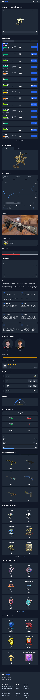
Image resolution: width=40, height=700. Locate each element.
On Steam (35, 10)
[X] (5, 679)
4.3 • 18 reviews (5, 68)
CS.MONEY (7, 45)
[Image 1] (19, 233)
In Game (5, 10)
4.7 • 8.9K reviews (6, 48)
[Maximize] (36, 151)
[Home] (5, 1)
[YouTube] (9, 679)
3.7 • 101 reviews (5, 93)
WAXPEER (6, 96)
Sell (20, 40)
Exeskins (6, 103)
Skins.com (6, 90)
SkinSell (6, 128)
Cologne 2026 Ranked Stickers (7, 686)
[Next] (36, 225)
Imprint (17, 697)
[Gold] (20, 357)
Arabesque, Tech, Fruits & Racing (7, 688)
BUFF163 (6, 71)
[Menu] (37, 1)
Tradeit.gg (6, 52)
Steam (6, 134)
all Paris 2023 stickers (23, 611)
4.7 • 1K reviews (5, 80)
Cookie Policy (18, 695)
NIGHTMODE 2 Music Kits (6, 695)
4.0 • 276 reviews (6, 118)
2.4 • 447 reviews (6, 99)
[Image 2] (20, 233)
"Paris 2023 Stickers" (33, 276)
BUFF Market (7, 78)
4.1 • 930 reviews (6, 112)
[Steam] (11, 679)
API (16, 686)
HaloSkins (6, 115)
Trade (31, 40)
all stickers (23, 666)
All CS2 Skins (26, 686)
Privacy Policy (18, 693)
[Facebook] (7, 679)
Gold (36, 268)
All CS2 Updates (26, 697)
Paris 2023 (35, 263)
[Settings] (33, 1)
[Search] (35, 1)
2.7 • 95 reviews (5, 74)
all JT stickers (23, 556)
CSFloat (6, 122)
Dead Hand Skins (5, 697)
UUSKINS (6, 59)
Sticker (35, 261)
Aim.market (7, 109)
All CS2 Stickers (26, 688)
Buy (8, 40)
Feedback (17, 688)
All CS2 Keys (26, 691)
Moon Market (7, 84)
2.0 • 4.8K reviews (6, 137)
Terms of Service (18, 691)
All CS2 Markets (26, 695)
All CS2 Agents (26, 693)
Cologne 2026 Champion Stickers (7, 691)
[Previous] (4, 225)
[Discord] (3, 679)
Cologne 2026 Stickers (6, 693)
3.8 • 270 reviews (6, 87)
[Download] (4, 233)
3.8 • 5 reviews (5, 131)
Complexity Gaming (33, 265)
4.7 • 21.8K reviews (6, 55)
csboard (6, 65)
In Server (20, 10)
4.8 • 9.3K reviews (6, 124)
